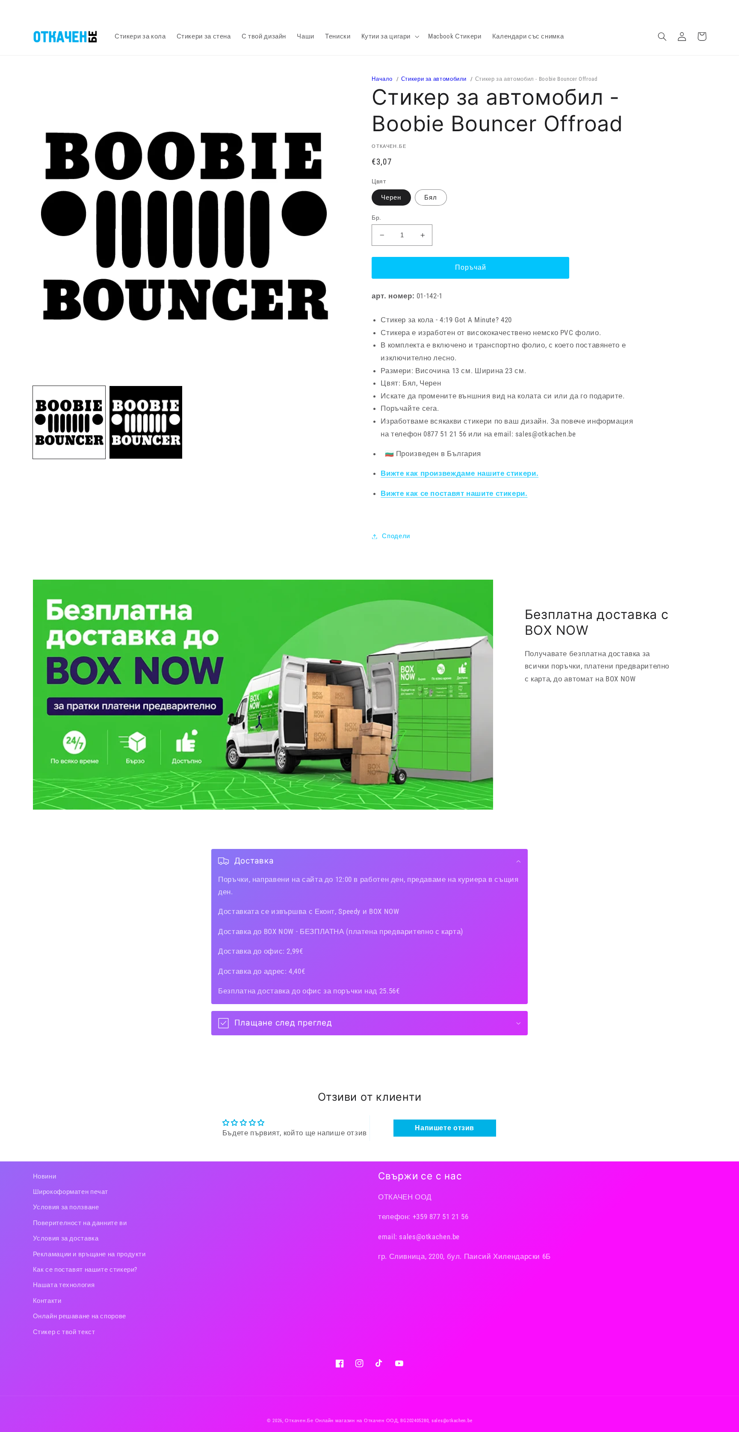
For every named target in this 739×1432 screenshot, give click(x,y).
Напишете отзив (444, 1128)
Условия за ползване (66, 1207)
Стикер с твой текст (64, 1332)
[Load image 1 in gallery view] (69, 422)
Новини (44, 1176)
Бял (430, 197)
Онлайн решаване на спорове (79, 1316)
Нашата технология (64, 1285)
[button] (389, 36)
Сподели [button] (396, 536)
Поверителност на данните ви (80, 1223)
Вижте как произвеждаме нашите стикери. (459, 473)
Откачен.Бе (299, 1420)
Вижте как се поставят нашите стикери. (454, 493)
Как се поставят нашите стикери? (85, 1269)
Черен (391, 197)
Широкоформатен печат (71, 1192)
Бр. (376, 217)
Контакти (47, 1301)
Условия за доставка (66, 1238)
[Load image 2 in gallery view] (145, 422)
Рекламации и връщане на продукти (89, 1254)
